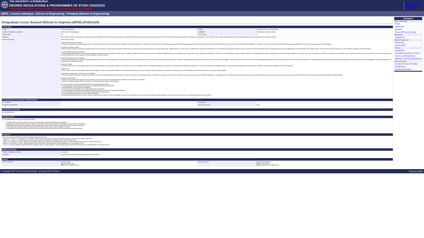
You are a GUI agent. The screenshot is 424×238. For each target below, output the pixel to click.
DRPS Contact (410, 8)
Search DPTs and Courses (405, 32)
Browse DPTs (400, 45)
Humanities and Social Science (407, 53)
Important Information (403, 69)
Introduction (399, 27)
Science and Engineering (405, 56)
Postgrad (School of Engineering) (88, 13)
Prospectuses (400, 67)
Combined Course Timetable (406, 64)
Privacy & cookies (416, 171)
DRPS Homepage (412, 4)
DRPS (4, 13)
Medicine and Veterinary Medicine (408, 59)
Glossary (398, 29)
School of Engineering (50, 13)
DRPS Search (410, 6)
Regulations (400, 37)
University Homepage (413, 2)
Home (397, 24)
